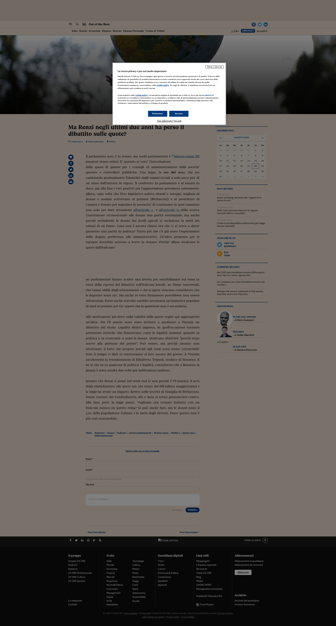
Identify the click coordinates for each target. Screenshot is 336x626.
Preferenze (157, 114)
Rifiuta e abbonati (214, 67)
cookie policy (163, 85)
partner (208, 95)
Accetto (179, 114)
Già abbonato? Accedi (169, 121)
